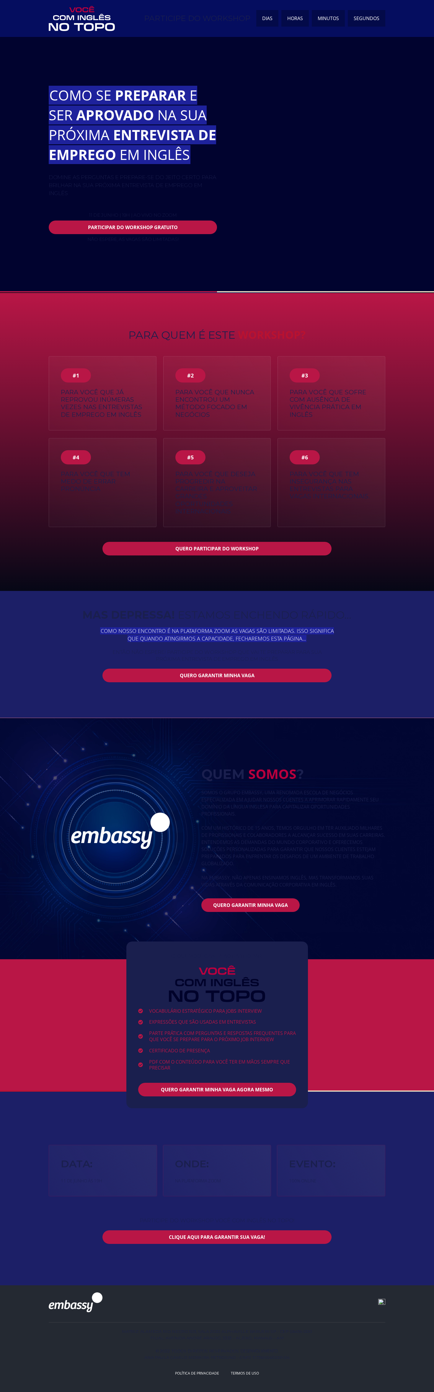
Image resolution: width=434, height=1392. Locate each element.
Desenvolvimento (259, 1351)
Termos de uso (245, 1373)
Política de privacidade (197, 1373)
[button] (76, 375)
